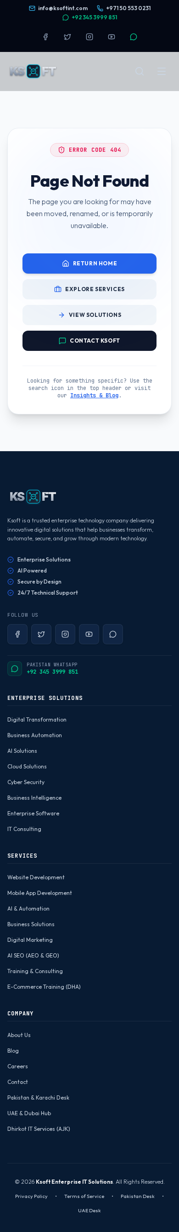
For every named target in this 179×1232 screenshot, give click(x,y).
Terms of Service (84, 1196)
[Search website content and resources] (139, 71)
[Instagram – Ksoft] (89, 37)
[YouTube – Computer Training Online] (111, 37)
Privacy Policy (31, 1196)
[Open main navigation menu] (161, 71)
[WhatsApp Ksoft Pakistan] (133, 37)
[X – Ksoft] (67, 37)
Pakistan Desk (138, 1196)
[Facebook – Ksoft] (45, 37)
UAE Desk (89, 1210)
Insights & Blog (94, 395)
